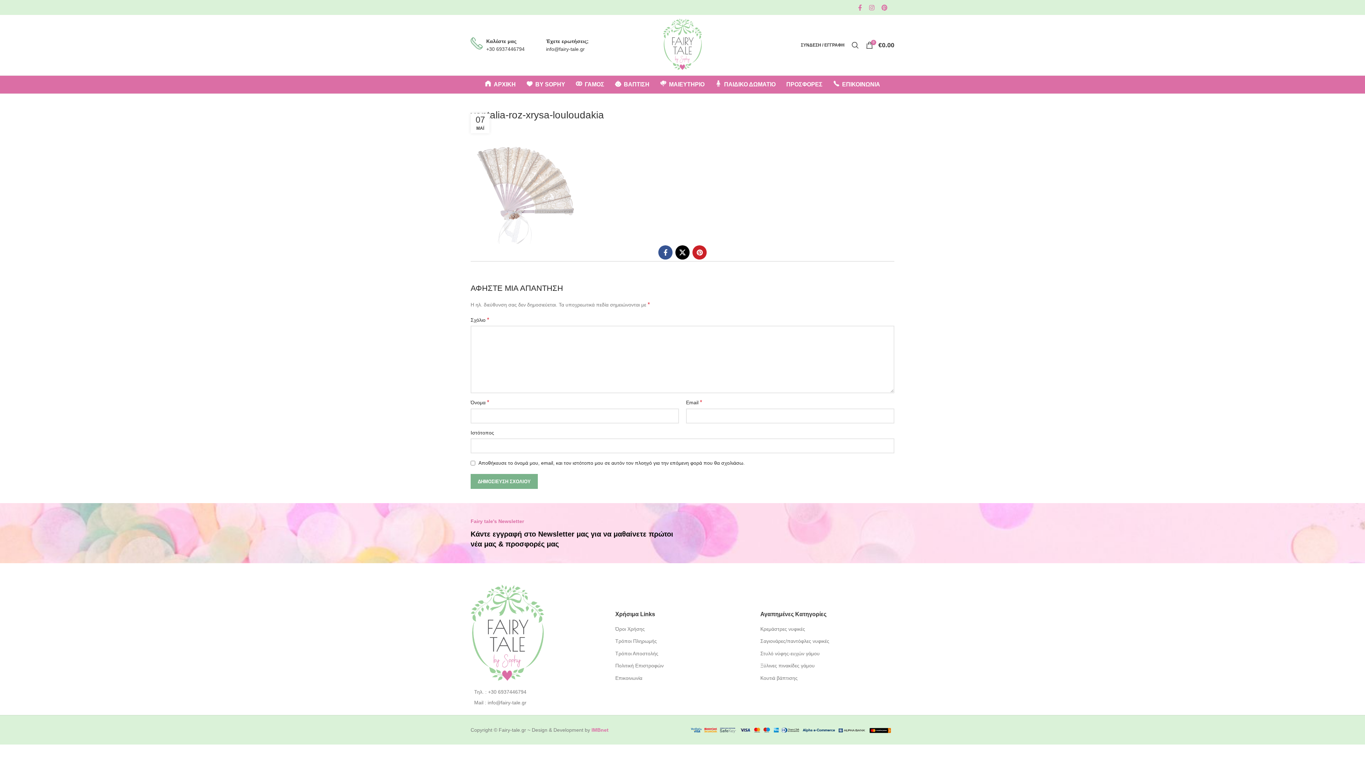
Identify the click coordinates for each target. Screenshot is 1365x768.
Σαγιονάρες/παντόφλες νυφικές (794, 641)
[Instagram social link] (872, 7)
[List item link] (538, 692)
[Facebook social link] (860, 7)
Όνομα (480, 402)
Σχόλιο (480, 320)
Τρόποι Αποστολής (636, 653)
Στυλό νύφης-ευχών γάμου (790, 653)
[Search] (855, 45)
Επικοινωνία (628, 678)
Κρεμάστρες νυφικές (782, 629)
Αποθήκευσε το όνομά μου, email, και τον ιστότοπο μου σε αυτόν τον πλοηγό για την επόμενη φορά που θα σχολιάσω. (611, 463)
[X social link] (682, 252)
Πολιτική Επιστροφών (639, 665)
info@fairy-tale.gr (565, 49)
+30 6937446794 (505, 49)
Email (694, 402)
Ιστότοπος (482, 433)
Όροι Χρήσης (630, 629)
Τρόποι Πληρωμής (636, 641)
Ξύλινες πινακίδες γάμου (787, 665)
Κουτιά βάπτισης (779, 678)
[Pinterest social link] (884, 7)
